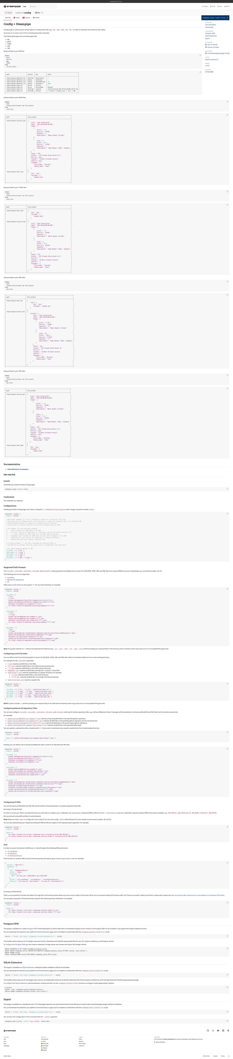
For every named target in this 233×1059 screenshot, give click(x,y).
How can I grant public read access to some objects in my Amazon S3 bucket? (197, 895)
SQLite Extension (211, 36)
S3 (8, 582)
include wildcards (17, 585)
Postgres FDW (210, 33)
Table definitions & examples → (18, 469)
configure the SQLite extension (16, 983)
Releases (46, 932)
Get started (209, 27)
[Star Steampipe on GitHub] (39, 13)
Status (7, 1056)
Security (215, 1056)
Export (207, 38)
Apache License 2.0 (211, 59)
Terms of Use (206, 1056)
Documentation (210, 25)
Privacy (223, 1056)
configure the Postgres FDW (15, 944)
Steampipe (7, 33)
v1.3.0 (207, 66)
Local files (10, 578)
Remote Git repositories (15, 580)
